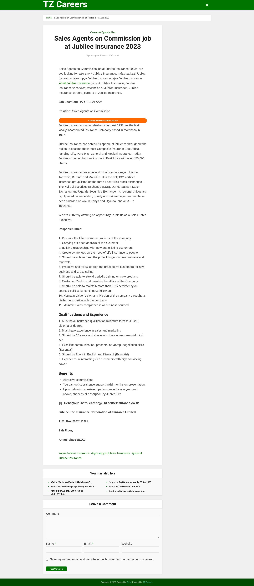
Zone (129, 582)
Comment (52, 513)
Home (49, 18)
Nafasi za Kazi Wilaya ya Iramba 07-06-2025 (130, 482)
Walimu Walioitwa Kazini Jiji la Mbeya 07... (71, 482)
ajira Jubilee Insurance (75, 453)
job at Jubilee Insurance (74, 83)
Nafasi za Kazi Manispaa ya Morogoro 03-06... (73, 486)
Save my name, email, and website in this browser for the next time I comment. (102, 559)
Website (127, 543)
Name (51, 543)
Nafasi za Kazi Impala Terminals (124, 486)
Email (88, 543)
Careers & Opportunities (102, 32)
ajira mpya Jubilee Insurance (111, 453)
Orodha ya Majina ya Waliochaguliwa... (127, 491)
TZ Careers (65, 4)
